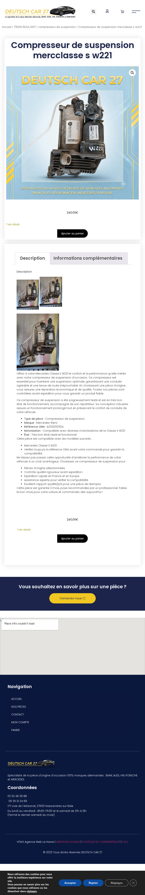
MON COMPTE (20, 722)
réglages (32, 891)
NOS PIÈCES (18, 707)
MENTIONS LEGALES (68, 842)
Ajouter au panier (72, 233)
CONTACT (17, 714)
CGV (125, 842)
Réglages (117, 882)
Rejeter (93, 882)
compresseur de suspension (57, 27)
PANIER (15, 730)
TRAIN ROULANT (25, 27)
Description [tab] (32, 258)
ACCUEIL (16, 699)
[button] (93, 11)
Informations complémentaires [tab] (87, 258)
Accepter (70, 882)
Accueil (6, 27)
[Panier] (122, 12)
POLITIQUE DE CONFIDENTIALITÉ (101, 842)
